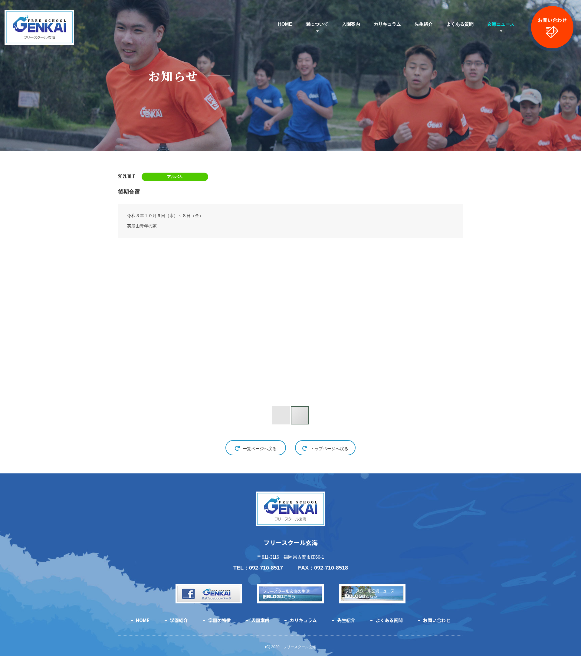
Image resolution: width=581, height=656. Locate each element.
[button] (190, 326)
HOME (285, 24)
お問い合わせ (552, 20)
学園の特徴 (219, 620)
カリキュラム (387, 24)
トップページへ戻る (329, 448)
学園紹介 (179, 620)
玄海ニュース (500, 24)
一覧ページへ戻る (260, 448)
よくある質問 (460, 24)
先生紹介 (424, 24)
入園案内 (351, 24)
